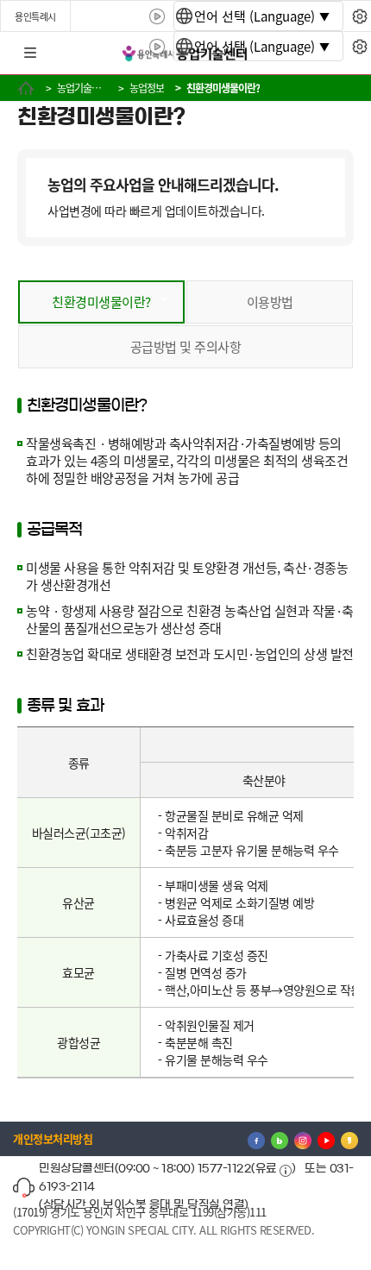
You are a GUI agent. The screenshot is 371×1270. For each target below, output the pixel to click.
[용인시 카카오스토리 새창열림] (349, 1138)
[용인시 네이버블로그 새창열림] (279, 1138)
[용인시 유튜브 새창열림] (326, 1138)
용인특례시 (35, 16)
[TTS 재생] (157, 16)
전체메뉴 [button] (30, 53)
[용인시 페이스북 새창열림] (256, 1138)
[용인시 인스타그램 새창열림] (302, 1138)
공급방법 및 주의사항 (186, 346)
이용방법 (270, 301)
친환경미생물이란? (101, 301)
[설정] (359, 16)
